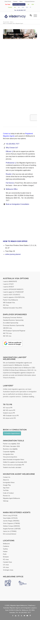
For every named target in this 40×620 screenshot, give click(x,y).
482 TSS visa (7, 333)
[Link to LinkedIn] (15, 615)
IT (30, 7)
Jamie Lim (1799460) (9, 531)
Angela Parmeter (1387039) (11, 528)
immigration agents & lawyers (22, 372)
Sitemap (5, 501)
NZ (15, 7)
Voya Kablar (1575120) (10, 518)
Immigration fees (8, 454)
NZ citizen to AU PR (9, 418)
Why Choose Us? (12, 147)
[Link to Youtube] (27, 615)
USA (33, 4)
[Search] (30, 16)
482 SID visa (7, 336)
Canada (10, 7)
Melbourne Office (12, 189)
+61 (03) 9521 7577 (12, 144)
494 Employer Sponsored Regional (14, 330)
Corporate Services (29, 1)
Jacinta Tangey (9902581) (11, 521)
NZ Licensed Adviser (9, 534)
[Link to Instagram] (18, 615)
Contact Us (6, 477)
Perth (4, 554)
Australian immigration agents (18, 363)
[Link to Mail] (24, 615)
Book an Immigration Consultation (17, 204)
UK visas (6, 567)
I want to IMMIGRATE (10, 281)
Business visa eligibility (10, 449)
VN (19, 7)
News (21, 1)
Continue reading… (28, 396)
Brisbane (6, 557)
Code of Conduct (8, 493)
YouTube (6, 490)
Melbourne (18, 365)
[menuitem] (8, 1)
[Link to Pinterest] (30, 615)
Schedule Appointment (19, 4)
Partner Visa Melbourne (10, 300)
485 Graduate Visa (9, 302)
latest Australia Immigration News (13, 459)
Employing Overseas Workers (12, 317)
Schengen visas (8, 570)
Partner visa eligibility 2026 (11, 443)
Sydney (5, 549)
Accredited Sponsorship (10, 323)
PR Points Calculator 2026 (11, 446)
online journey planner (13, 254)
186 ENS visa (7, 328)
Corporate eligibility (9, 451)
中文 (23, 7)
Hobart (5, 551)
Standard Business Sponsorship (13, 320)
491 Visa (6, 305)
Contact (15, 1)
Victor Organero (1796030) (11, 523)
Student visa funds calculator (12, 467)
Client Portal (8, 1)
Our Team (7, 4)
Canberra (6, 546)
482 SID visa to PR (9, 410)
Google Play (7, 485)
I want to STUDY (8, 284)
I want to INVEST (8, 287)
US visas (6, 565)
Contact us (6, 133)
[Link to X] (21, 615)
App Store (6, 488)
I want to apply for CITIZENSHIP (13, 292)
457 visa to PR (7, 407)
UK (28, 4)
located (15, 368)
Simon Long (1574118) (10, 515)
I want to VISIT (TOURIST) (11, 294)
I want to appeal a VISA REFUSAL (14, 297)
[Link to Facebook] (12, 615)
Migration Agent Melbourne (11, 498)
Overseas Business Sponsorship (13, 325)
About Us (6, 480)
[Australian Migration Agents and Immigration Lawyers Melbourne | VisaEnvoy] (16, 16)
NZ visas (6, 559)
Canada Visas (7, 562)
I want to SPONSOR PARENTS (13, 289)
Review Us (6, 495)
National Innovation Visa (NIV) (12, 308)
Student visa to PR (9, 413)
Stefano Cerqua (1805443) (11, 526)
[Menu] (34, 16)
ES (27, 7)
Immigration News (9, 482)
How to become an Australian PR (13, 465)
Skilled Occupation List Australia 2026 (15, 462)
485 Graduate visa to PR (11, 415)
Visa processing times (10, 457)
